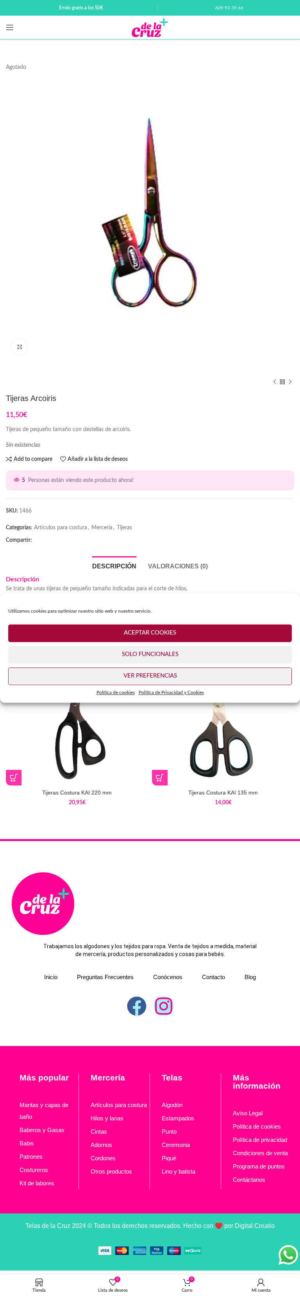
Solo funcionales (150, 654)
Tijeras (124, 527)
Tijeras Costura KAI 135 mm (223, 792)
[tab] (114, 565)
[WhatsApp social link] (52, 540)
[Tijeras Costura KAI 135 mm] (223, 714)
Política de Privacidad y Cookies (171, 692)
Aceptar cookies (150, 633)
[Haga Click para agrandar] (19, 346)
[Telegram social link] (65, 540)
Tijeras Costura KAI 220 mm (77, 792)
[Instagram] (163, 1006)
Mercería (101, 527)
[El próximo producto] (290, 382)
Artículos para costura (60, 527)
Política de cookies (115, 692)
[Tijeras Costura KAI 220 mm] (77, 714)
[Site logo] (150, 27)
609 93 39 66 (229, 7)
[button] (13, 778)
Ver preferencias (150, 676)
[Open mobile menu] (10, 27)
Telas (172, 1077)
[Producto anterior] (275, 382)
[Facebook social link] (40, 540)
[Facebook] (136, 1006)
